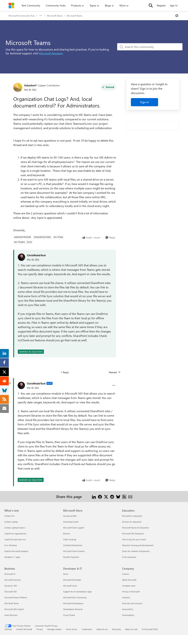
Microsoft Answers (51, 53)
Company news (128, 585)
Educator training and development (137, 545)
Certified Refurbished (72, 545)
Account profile (70, 516)
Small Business (11, 615)
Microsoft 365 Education (133, 533)
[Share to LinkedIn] (94, 496)
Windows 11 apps (12, 557)
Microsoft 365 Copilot (14, 609)
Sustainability (128, 615)
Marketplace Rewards (73, 609)
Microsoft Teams (55, 15)
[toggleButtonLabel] (176, 15)
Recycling (116, 629)
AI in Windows (10, 545)
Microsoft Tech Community (75, 597)
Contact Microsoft (24, 629)
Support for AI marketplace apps (77, 591)
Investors (126, 597)
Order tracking (69, 539)
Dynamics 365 (10, 585)
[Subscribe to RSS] (124, 496)
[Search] (151, 5)
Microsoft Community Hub (22, 15)
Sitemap (8, 629)
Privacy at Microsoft (131, 591)
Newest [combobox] (115, 372)
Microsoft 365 (10, 591)
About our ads (131, 629)
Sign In (174, 5)
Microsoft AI (9, 574)
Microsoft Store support (73, 527)
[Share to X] (106, 496)
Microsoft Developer (72, 579)
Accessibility (127, 609)
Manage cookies (54, 629)
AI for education (129, 557)
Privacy (40, 629)
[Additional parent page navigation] (41, 15)
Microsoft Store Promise (74, 551)
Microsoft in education (132, 516)
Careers (125, 574)
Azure (65, 574)
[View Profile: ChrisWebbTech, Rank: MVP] (21, 385)
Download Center (71, 521)
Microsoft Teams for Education (135, 527)
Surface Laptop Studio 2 (15, 527)
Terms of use (71, 629)
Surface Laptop (11, 521)
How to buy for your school (134, 539)
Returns (66, 533)
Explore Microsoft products (16, 551)
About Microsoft (129, 579)
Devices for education (131, 521)
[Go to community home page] (11, 5)
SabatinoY (30, 85)
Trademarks (87, 629)
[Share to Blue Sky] (118, 496)
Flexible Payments (71, 557)
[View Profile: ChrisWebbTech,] (21, 257)
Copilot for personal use (15, 539)
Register (161, 5)
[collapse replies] (10, 383)
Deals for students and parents (136, 551)
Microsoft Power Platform (15, 597)
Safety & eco (102, 629)
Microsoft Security (12, 579)
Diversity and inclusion (132, 603)
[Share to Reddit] (112, 496)
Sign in (144, 102)
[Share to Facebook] (100, 496)
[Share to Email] (130, 496)
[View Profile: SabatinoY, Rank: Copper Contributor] (17, 87)
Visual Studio (69, 615)
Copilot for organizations (15, 533)
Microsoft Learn (70, 585)
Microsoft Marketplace (73, 603)
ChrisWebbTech (36, 255)
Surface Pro (9, 516)
